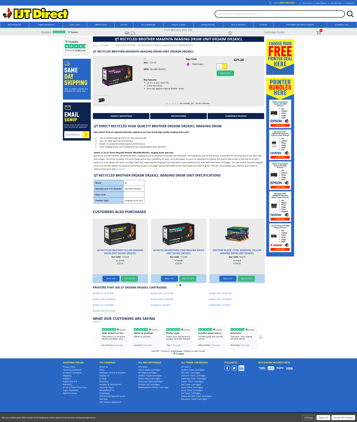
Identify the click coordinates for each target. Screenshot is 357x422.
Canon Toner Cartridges (192, 381)
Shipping (67, 375)
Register (323, 3)
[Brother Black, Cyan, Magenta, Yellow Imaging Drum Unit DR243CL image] (237, 233)
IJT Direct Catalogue (72, 372)
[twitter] (234, 368)
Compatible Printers (235, 116)
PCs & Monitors (148, 25)
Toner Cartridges (46, 25)
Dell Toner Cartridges (191, 384)
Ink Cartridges (14, 25)
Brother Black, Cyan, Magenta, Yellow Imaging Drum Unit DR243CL (237, 252)
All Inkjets (143, 366)
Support (67, 378)
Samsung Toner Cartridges (193, 378)
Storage (263, 25)
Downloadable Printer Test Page (153, 387)
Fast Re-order (336, 3)
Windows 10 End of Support (112, 372)
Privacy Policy (69, 366)
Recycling (103, 381)
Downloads (104, 393)
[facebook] (227, 368)
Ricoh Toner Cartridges (192, 390)
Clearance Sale (342, 25)
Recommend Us (106, 390)
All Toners (186, 366)
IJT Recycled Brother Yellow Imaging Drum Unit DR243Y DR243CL (120, 252)
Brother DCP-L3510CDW (162, 293)
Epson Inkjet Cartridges (149, 378)
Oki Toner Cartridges (191, 393)
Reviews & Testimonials (110, 384)
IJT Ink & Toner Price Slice (75, 387)
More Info (111, 278)
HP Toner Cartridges (190, 372)
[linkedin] (241, 368)
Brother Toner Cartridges (193, 369)
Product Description (121, 116)
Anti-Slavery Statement (110, 402)
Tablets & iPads (178, 25)
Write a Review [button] (203, 103)
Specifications (178, 116)
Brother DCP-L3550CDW (104, 299)
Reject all (323, 417)
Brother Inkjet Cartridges (150, 375)
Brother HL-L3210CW (160, 305)
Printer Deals (101, 25)
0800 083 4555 (284, 3)
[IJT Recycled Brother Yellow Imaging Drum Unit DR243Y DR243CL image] (120, 233)
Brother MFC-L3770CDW (220, 299)
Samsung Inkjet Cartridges (150, 381)
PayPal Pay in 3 (70, 381)
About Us (103, 366)
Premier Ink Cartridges (149, 384)
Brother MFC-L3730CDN (162, 299)
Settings (308, 417)
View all (97, 321)
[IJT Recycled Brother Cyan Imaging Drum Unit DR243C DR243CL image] (178, 233)
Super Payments (70, 390)
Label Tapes (75, 25)
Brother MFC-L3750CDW (220, 293)
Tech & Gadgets (238, 25)
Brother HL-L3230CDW (103, 293)
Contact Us (350, 3)
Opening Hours (106, 387)
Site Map (103, 399)
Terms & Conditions (72, 369)
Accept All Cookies (343, 417)
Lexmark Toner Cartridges (193, 375)
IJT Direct (120, 169)
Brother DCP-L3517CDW (104, 311)
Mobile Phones (208, 25)
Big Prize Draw (70, 393)
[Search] (350, 14)
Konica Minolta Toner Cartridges (196, 396)
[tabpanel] (120, 251)
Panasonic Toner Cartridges (194, 399)
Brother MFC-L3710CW (219, 305)
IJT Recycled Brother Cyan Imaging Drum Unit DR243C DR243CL (178, 252)
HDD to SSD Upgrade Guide (112, 396)
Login (318, 3)
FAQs (101, 369)
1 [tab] (177, 285)
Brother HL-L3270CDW (103, 305)
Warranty (67, 384)
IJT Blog (102, 378)
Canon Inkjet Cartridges (149, 369)
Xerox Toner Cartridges (192, 387)
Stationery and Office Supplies (300, 25)
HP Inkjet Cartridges (147, 372)
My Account (307, 3)
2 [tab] (180, 285)
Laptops (123, 25)
